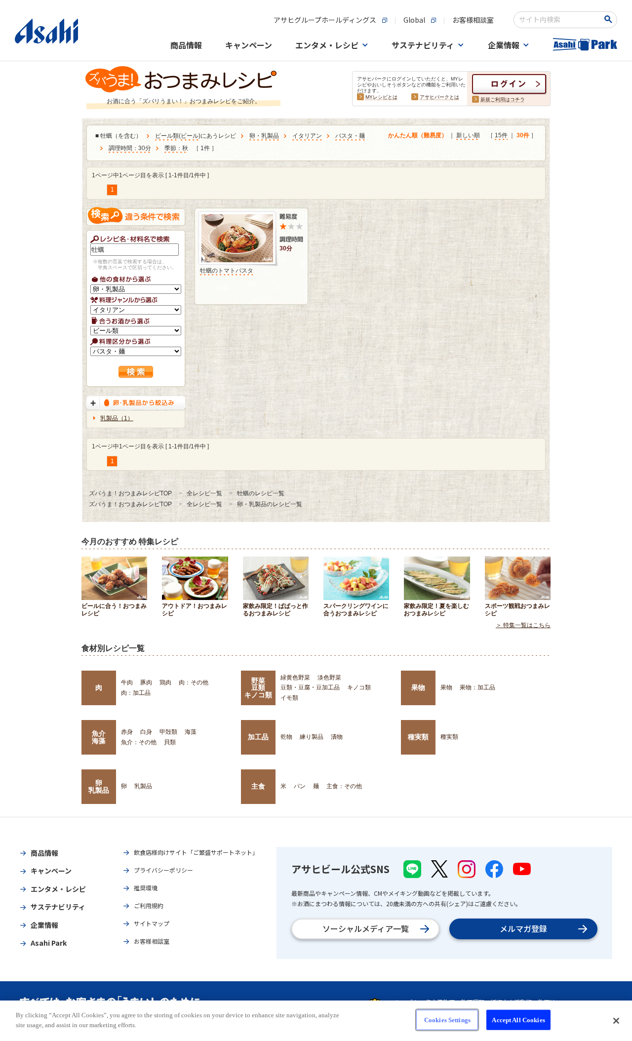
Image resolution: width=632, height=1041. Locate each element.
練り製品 (311, 736)
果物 (418, 687)
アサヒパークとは (439, 97)
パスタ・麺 (350, 135)
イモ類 (289, 697)
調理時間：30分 (130, 148)
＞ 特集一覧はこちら (523, 625)
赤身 (127, 731)
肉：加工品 (136, 692)
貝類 (170, 742)
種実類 (418, 737)
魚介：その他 (139, 742)
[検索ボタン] (610, 19)
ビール (189, 135)
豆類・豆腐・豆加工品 (310, 687)
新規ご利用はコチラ (502, 99)
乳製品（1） (116, 418)
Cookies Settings (447, 1020)
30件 (522, 135)
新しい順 (468, 135)
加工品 (258, 737)
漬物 (337, 736)
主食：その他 (344, 786)
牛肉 (127, 682)
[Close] (616, 1021)
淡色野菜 (329, 677)
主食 (258, 786)
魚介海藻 (99, 736)
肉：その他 (193, 682)
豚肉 (146, 682)
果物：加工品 (477, 687)
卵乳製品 (98, 786)
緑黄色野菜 (295, 677)
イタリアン (307, 135)
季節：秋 (176, 148)
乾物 (286, 736)
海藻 (191, 731)
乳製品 (143, 786)
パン (300, 786)
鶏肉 (165, 682)
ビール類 (167, 135)
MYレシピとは (381, 97)
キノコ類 (359, 687)
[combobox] (558, 19)
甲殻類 (168, 731)
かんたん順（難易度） (417, 135)
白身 (146, 731)
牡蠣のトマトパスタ (226, 270)
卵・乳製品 (264, 135)
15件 (501, 135)
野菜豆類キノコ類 (258, 688)
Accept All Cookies (518, 1020)
